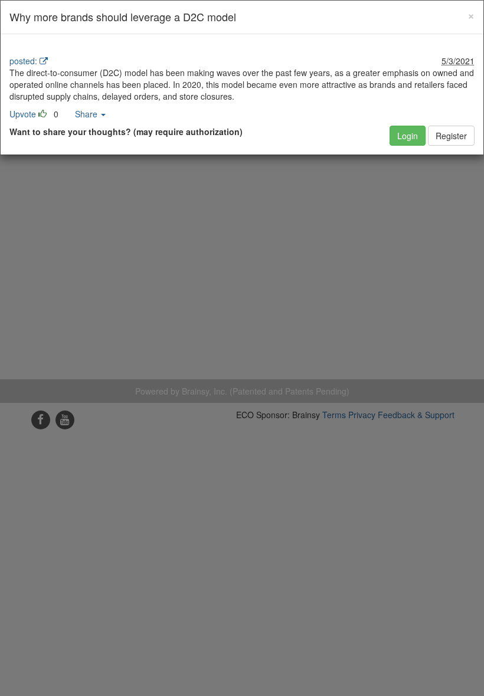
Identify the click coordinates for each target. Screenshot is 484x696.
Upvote (22, 114)
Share (87, 114)
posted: (23, 61)
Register (451, 136)
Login (407, 136)
